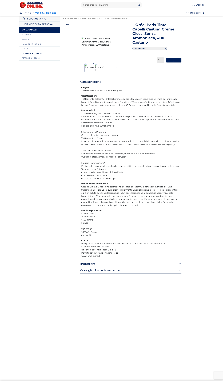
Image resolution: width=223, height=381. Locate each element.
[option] (99, 42)
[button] (99, 42)
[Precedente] (82, 68)
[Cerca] (139, 5)
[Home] (31, 4)
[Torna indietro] (67, 24)
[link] (40, 35)
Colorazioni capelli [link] (120, 19)
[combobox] (109, 4)
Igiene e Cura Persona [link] (91, 19)
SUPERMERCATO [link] (75, 19)
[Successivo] (117, 68)
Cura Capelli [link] (106, 19)
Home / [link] (65, 19)
